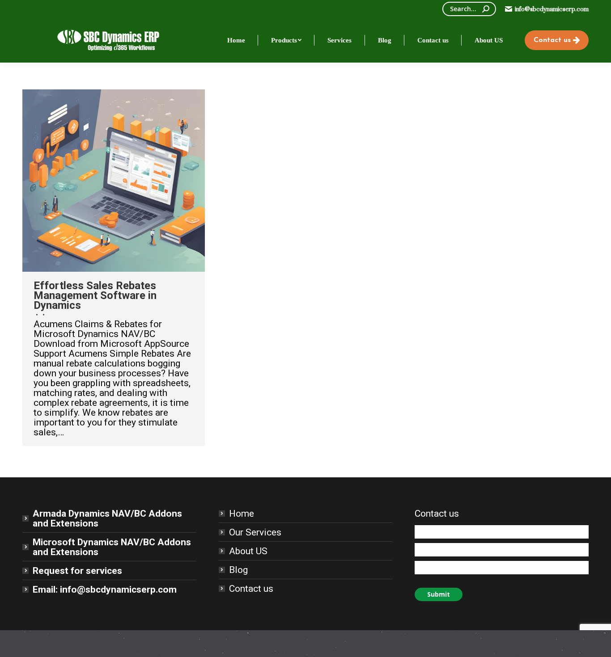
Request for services (77, 571)
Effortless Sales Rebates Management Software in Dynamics (95, 295)
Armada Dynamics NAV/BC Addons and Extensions (107, 518)
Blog (238, 570)
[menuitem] (236, 40)
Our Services (255, 532)
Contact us (251, 589)
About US (248, 551)
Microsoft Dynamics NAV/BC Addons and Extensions (112, 547)
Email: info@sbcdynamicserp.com (105, 589)
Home (241, 513)
